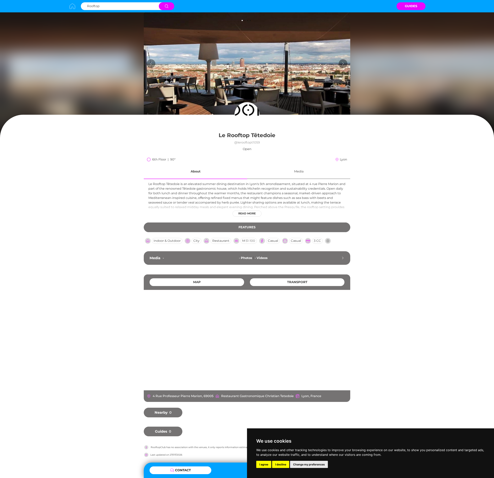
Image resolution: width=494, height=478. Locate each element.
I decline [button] (280, 464)
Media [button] (299, 171)
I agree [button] (263, 464)
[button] (195, 172)
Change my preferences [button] (309, 464)
